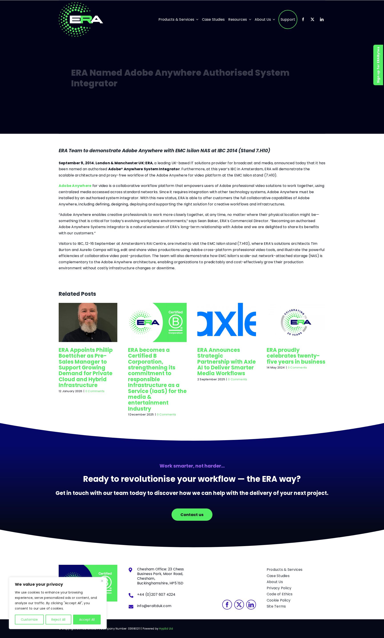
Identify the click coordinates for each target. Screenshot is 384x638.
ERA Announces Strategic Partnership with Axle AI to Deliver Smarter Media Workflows (227, 322)
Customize (29, 619)
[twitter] (312, 19)
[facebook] (303, 19)
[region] (58, 603)
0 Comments (94, 391)
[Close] (102, 580)
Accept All (87, 619)
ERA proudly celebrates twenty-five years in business (296, 322)
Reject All (58, 619)
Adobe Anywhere (75, 185)
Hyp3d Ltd (166, 628)
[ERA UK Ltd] (81, 3)
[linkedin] (321, 19)
